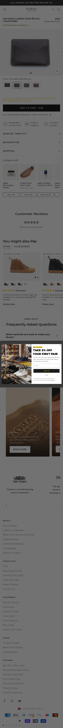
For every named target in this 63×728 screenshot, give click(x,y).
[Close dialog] (60, 345)
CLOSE (46, 374)
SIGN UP (46, 371)
